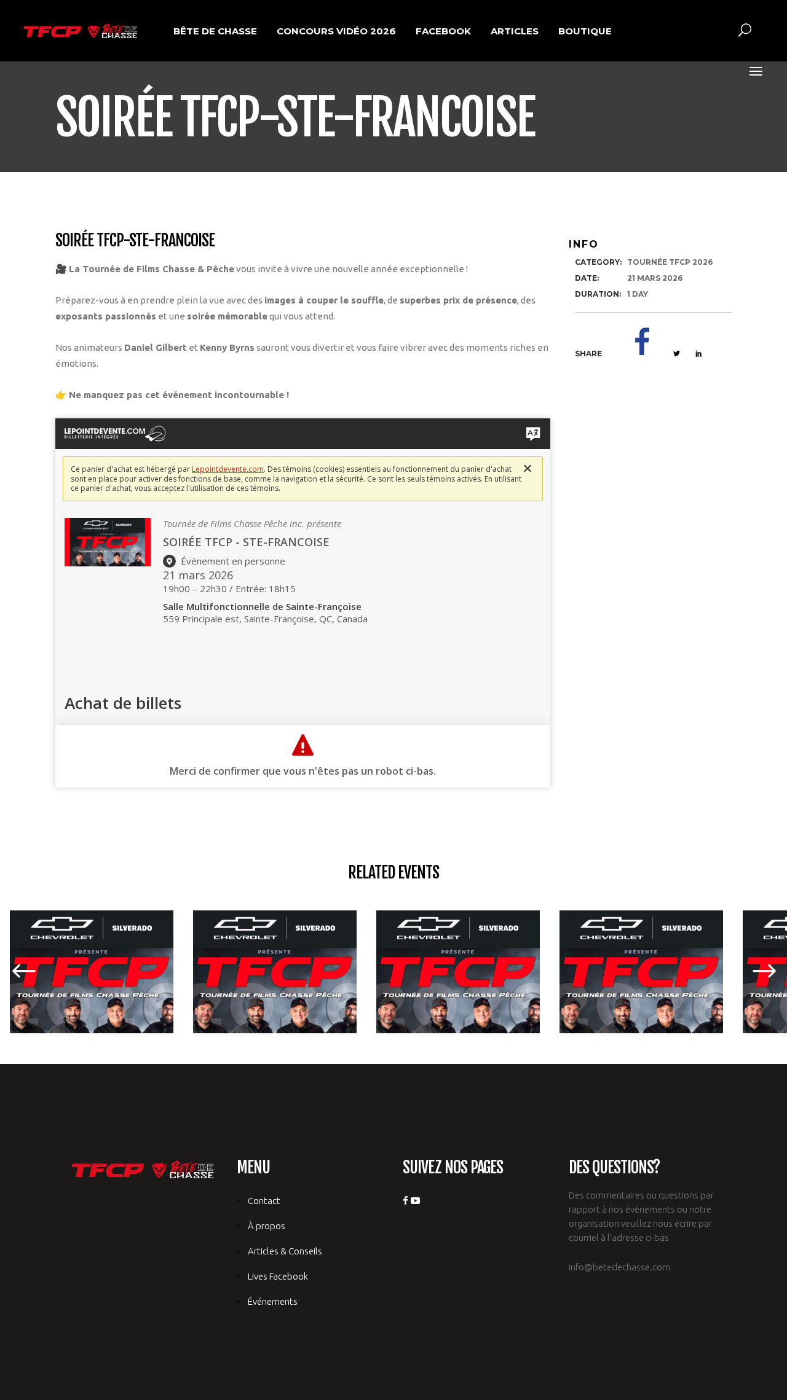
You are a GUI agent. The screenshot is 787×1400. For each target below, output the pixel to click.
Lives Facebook (278, 1276)
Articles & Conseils (285, 1251)
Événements (273, 1301)
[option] (393, 971)
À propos (266, 1226)
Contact (264, 1200)
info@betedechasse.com (619, 1267)
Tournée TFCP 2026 (670, 262)
